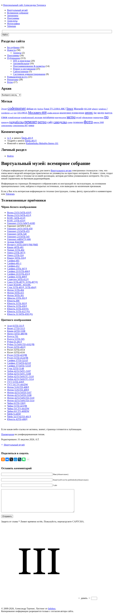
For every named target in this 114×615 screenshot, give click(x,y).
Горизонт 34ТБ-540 (17, 234)
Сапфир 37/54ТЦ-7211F (19, 366)
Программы (13, 18)
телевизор (78, 122)
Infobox (52, 608)
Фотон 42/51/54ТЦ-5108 (19, 395)
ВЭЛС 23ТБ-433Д (16, 220)
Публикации (13, 58)
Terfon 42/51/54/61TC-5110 (20, 376)
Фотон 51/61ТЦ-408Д (18, 387)
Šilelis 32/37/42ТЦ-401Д (19, 416)
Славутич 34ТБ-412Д (17, 279)
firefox (40, 109)
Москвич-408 (37, 112)
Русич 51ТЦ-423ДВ (17, 355)
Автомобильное (21, 63)
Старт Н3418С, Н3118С (19, 284)
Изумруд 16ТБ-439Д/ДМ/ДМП (22, 244)
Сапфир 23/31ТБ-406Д (18, 271)
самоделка (60, 122)
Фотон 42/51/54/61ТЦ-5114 (20, 400)
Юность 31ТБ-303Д (17, 303)
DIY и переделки (21, 61)
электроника (6, 125)
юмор (31, 125)
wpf (11, 113)
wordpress (5, 113)
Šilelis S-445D (14, 414)
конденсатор (60, 117)
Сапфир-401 (13, 260)
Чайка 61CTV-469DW (18, 411)
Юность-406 (13, 300)
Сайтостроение (20, 71)
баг (95, 113)
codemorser (17, 108)
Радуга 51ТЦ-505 (15, 339)
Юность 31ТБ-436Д (17, 306)
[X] (11, 459)
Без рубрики (13, 47)
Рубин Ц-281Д (14, 341)
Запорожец (12, 15)
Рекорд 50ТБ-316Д (16, 258)
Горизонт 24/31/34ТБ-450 (20, 228)
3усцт (4, 108)
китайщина (48, 117)
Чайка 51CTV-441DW (18, 408)
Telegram (11, 26)
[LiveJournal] (19, 459)
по (106, 116)
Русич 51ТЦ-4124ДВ (17, 357)
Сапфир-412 (13, 266)
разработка (16, 122)
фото (88, 121)
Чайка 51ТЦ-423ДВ (17, 406)
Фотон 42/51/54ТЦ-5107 (19, 392)
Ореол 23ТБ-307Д (16, 252)
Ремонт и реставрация (24, 69)
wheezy (95, 109)
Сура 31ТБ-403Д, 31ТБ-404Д (21, 287)
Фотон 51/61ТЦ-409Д (18, 390)
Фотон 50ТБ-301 (15, 295)
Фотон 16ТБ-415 (15, 292)
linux (69, 108)
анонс (89, 112)
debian (30, 108)
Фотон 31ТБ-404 (15, 290)
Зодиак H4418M (15, 242)
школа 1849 (99, 122)
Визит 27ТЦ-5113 (16, 328)
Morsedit (78, 108)
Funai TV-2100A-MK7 (55, 108)
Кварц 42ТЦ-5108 (16, 331)
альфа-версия (53, 113)
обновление (87, 117)
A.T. (9, 138)
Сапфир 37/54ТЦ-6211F (19, 363)
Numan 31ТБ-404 (15, 250)
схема (69, 122)
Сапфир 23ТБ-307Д (17, 268)
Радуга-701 (12, 336)
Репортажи (12, 79)
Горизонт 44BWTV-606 (19, 239)
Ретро (10, 82)
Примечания (7, 434)
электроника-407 (20, 125)
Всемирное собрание (17, 13)
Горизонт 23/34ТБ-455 (18, 231)
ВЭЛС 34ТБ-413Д (16, 218)
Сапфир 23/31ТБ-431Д (18, 274)
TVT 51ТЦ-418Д (15, 382)
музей (78, 117)
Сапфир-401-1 (14, 263)
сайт (50, 122)
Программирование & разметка (29, 66)
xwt (15, 113)
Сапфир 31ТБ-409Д (17, 276)
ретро (42, 122)
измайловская (14, 117)
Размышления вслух (17, 77)
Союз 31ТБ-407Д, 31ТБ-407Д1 (22, 282)
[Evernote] (24, 459)
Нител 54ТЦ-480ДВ (17, 333)
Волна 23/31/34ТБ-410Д (19, 212)
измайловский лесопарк (31, 117)
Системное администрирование (29, 74)
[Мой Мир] (15, 459)
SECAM (87, 109)
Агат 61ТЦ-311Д (15, 325)
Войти (10, 156)
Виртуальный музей (17, 10)
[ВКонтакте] (7, 459)
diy (35, 109)
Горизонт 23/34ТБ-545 (18, 236)
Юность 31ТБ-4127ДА (18, 311)
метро (71, 117)
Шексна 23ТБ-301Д (17, 298)
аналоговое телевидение (72, 113)
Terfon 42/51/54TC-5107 (19, 371)
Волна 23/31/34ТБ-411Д (19, 215)
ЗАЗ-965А (22, 113)
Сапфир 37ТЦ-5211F (17, 360)
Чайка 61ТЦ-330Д (16, 403)
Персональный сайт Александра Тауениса (24, 5)
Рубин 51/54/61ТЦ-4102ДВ (20, 344)
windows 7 (103, 109)
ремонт (30, 121)
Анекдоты (12, 21)
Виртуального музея (61, 170)
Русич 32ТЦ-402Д (16, 347)
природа (5, 122)
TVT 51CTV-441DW (17, 384)
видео (101, 112)
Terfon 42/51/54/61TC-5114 (20, 379)
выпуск (108, 113)
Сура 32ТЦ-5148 (15, 368)
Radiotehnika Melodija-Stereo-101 (42, 143)
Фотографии (13, 23)
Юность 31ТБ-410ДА (18, 309)
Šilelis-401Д (27, 138)
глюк (4, 117)
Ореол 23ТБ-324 (15, 255)
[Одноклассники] (3, 459)
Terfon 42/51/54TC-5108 (19, 374)
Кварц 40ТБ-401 (15, 247)
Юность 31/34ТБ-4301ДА (20, 314)
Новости (11, 50)
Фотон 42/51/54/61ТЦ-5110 (20, 398)
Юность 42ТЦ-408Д (17, 419)
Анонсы (17, 53)
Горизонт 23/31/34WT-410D (21, 223)
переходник (98, 117)
